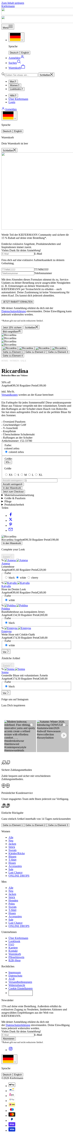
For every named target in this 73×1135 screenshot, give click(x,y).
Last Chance (16, 872)
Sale (23, 360)
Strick (12, 846)
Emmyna (6, 631)
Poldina (5, 608)
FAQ (11, 944)
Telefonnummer (43, 273)
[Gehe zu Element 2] (26, 348)
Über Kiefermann (18, 98)
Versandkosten (9, 394)
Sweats (12, 850)
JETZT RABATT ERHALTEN (17, 302)
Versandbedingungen (20, 981)
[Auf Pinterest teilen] (11, 525)
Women (14, 85)
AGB (12, 978)
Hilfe (12, 95)
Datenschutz (15, 975)
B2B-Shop (15, 960)
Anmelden (11, 109)
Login (12, 102)
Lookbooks (15, 89)
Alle (11, 837)
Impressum (15, 972)
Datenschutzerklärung (13, 311)
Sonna (5, 672)
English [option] (25, 52)
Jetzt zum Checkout (13, 491)
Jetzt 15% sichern (12, 327)
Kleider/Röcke (17, 853)
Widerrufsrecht (17, 985)
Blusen (12, 856)
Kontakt (13, 950)
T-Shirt (12, 859)
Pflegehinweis (16, 957)
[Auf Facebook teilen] (11, 515)
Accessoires (15, 866)
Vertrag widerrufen (20, 992)
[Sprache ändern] (16, 37)
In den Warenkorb (12, 488)
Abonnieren (8, 1038)
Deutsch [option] (14, 52)
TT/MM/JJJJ (41, 269)
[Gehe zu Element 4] (59, 348)
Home (4, 360)
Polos (12, 903)
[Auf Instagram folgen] (11, 1049)
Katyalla (6, 586)
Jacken (12, 843)
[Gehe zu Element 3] (42, 348)
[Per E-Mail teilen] (11, 530)
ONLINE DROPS (19, 875)
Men (12, 81)
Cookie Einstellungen (21, 988)
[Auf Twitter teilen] (11, 520)
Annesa (5, 563)
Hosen (12, 862)
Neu (11, 840)
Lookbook (14, 941)
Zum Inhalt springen (12, 2)
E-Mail (38, 253)
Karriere (13, 947)
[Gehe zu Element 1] (9, 348)
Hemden (13, 900)
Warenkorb (15, 953)
